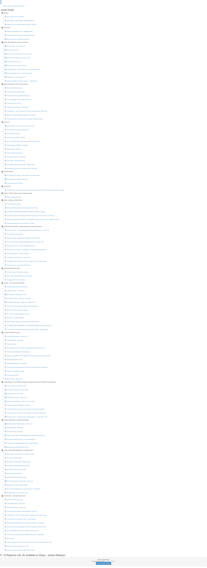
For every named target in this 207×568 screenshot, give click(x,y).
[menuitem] (1, 4)
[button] (1, 1)
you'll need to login (110, 561)
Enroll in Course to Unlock (103, 563)
